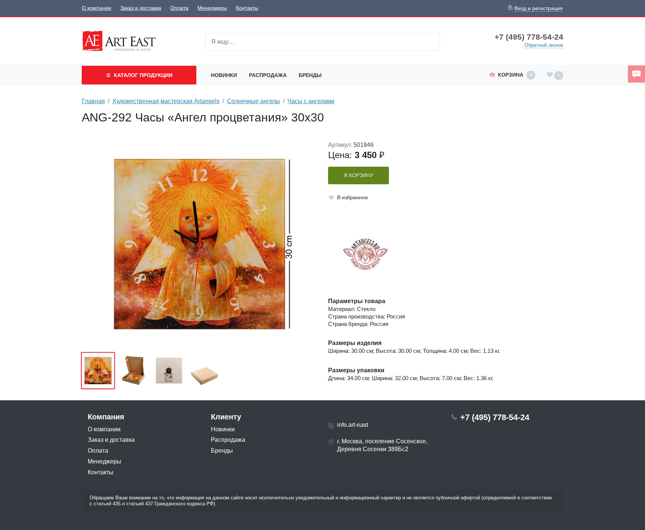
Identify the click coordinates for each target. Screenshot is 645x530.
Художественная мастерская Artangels (165, 101)
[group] (199, 244)
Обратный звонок (543, 45)
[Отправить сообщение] (636, 74)
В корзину (358, 175)
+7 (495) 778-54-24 (529, 37)
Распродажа (268, 75)
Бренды (310, 75)
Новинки (224, 75)
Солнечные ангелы (253, 101)
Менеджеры (212, 8)
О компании (96, 8)
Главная (93, 101)
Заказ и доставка (140, 8)
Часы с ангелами (310, 101)
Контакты (247, 8)
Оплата (179, 8)
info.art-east (352, 425)
